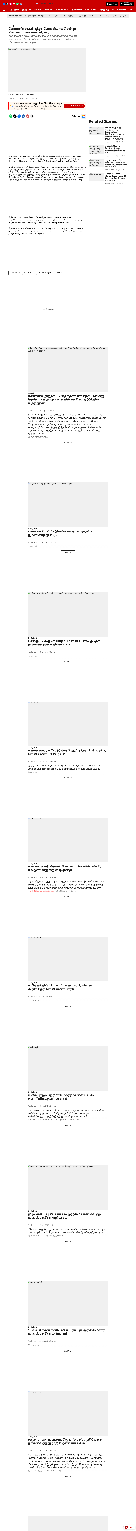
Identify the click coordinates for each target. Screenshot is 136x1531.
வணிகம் (121, 10)
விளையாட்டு (62, 10)
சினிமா (48, 10)
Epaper (131, 1527)
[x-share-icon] (15, 117)
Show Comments (47, 309)
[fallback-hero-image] (96, 131)
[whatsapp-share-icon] (10, 117)
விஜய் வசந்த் (45, 273)
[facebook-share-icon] (19, 117)
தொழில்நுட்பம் (106, 10)
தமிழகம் (14, 10)
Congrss (59, 273)
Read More (68, 443)
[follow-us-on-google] (83, 116)
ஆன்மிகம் (77, 10)
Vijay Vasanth (29, 273)
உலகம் (37, 10)
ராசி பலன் (90, 10)
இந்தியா (26, 10)
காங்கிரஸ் (15, 273)
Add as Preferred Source (74, 106)
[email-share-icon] (27, 117)
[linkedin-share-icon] (23, 117)
